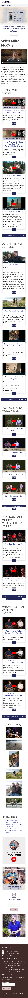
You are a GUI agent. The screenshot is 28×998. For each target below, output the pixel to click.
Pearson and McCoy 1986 (13, 824)
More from (14, 235)
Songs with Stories (11, 820)
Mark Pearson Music (6, 2)
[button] (14, 732)
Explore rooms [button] (6, 5)
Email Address (14, 903)
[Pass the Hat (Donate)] (14, 925)
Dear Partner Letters (12, 822)
